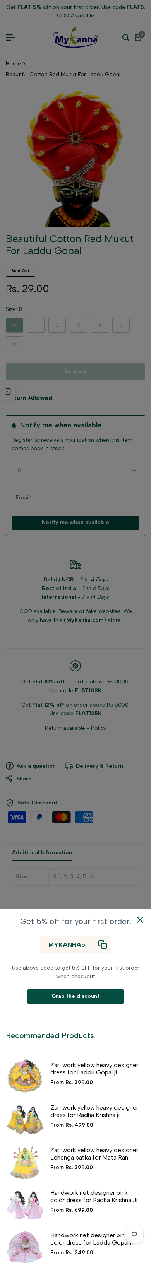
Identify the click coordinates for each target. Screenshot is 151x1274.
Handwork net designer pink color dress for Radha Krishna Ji (93, 1196)
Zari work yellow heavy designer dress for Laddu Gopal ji (94, 1068)
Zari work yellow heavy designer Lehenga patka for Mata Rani (94, 1153)
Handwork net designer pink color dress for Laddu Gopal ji (91, 1238)
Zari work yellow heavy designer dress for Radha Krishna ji (94, 1111)
